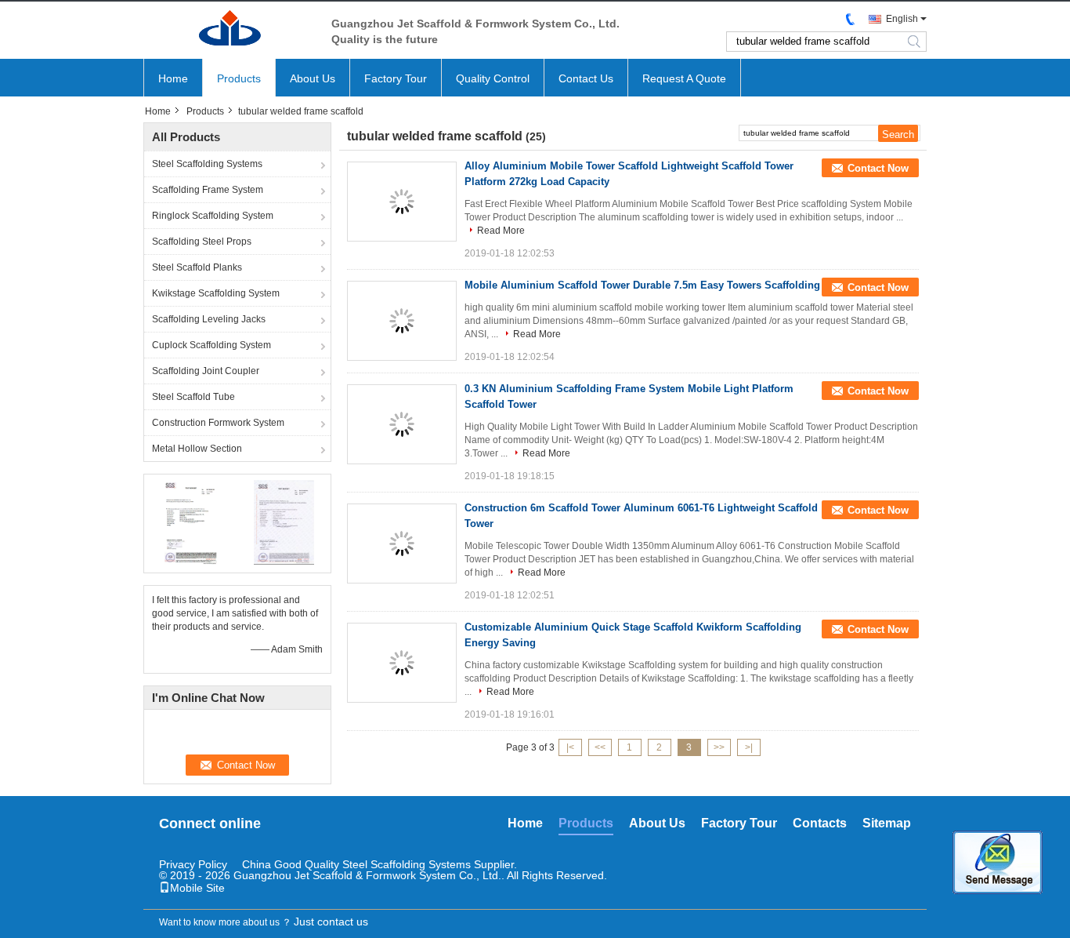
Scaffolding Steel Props (201, 241)
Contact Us (585, 78)
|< (570, 747)
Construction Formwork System (218, 422)
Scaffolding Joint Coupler (205, 370)
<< (600, 747)
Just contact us (331, 921)
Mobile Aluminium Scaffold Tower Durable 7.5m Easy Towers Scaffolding (642, 285)
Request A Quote (684, 78)
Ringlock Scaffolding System (212, 215)
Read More (501, 230)
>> (719, 747)
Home (173, 78)
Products (239, 78)
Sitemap (886, 823)
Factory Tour (395, 78)
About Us (312, 78)
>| (749, 747)
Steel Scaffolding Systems (207, 163)
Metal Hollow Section (197, 448)
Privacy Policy (193, 864)
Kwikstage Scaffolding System (216, 293)
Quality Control (493, 78)
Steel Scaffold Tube (193, 396)
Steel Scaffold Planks (197, 267)
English (902, 18)
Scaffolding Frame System (207, 189)
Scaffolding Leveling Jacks (209, 319)
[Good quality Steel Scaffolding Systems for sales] (190, 521)
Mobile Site (197, 888)
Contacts (820, 823)
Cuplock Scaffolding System (211, 345)
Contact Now (878, 168)
